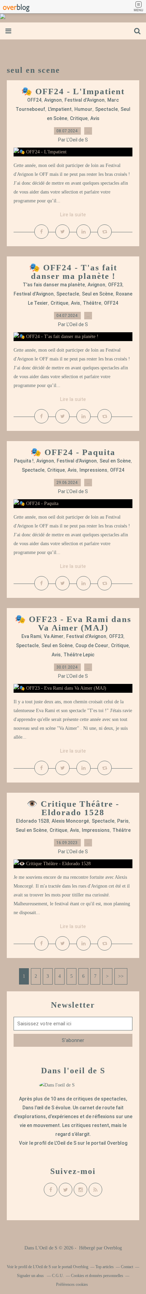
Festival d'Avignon (85, 100)
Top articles (104, 1266)
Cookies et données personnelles (97, 1275)
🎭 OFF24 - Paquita (73, 452)
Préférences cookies (72, 1284)
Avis (94, 118)
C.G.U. (58, 1275)
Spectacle (106, 109)
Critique (79, 118)
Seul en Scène (97, 294)
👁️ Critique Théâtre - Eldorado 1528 (73, 808)
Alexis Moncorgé (70, 821)
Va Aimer (53, 636)
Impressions (93, 470)
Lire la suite (73, 215)
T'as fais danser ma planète (54, 284)
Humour (83, 109)
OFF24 (34, 100)
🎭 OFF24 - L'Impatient (73, 91)
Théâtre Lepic (78, 654)
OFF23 (115, 284)
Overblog (113, 1247)
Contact (127, 1266)
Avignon (53, 100)
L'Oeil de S (65, 1143)
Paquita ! (24, 461)
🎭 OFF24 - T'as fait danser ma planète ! (73, 272)
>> (121, 976)
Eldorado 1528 (32, 821)
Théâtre (92, 303)
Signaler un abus (31, 1275)
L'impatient (60, 109)
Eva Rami (31, 636)
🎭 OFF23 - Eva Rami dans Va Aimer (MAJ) (73, 623)
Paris (123, 821)
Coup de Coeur (91, 645)
